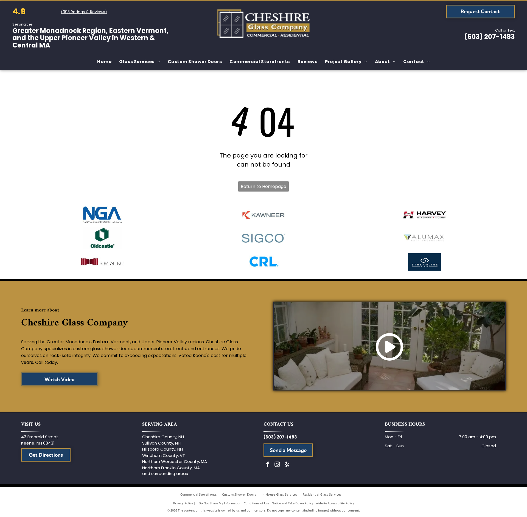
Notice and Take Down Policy (292, 503)
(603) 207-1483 (489, 36)
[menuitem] (104, 62)
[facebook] (268, 465)
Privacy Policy (183, 503)
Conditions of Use (256, 503)
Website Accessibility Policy (335, 503)
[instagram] (277, 465)
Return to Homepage (263, 186)
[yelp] (287, 465)
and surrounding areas (165, 473)
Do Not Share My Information (220, 503)
